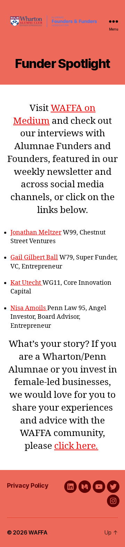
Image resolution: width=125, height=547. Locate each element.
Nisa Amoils (28, 308)
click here (75, 446)
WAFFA (38, 532)
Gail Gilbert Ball (34, 258)
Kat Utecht (26, 283)
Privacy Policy (27, 485)
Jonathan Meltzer (35, 233)
